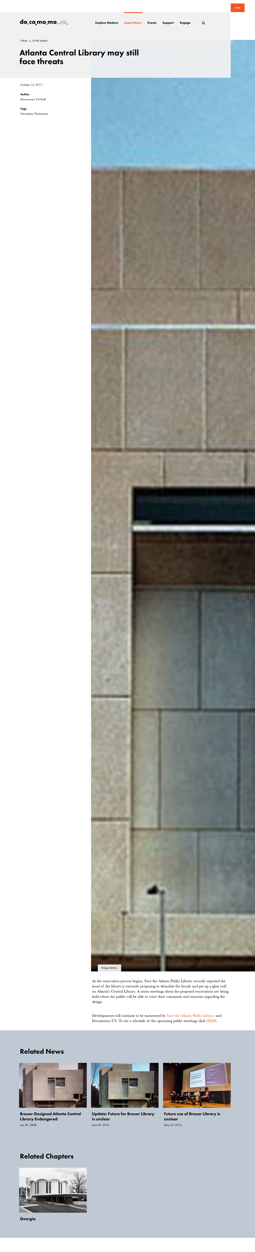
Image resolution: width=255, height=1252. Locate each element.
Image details (109, 968)
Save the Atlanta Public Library (191, 1015)
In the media (40, 40)
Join (237, 8)
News (24, 40)
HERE (211, 1021)
